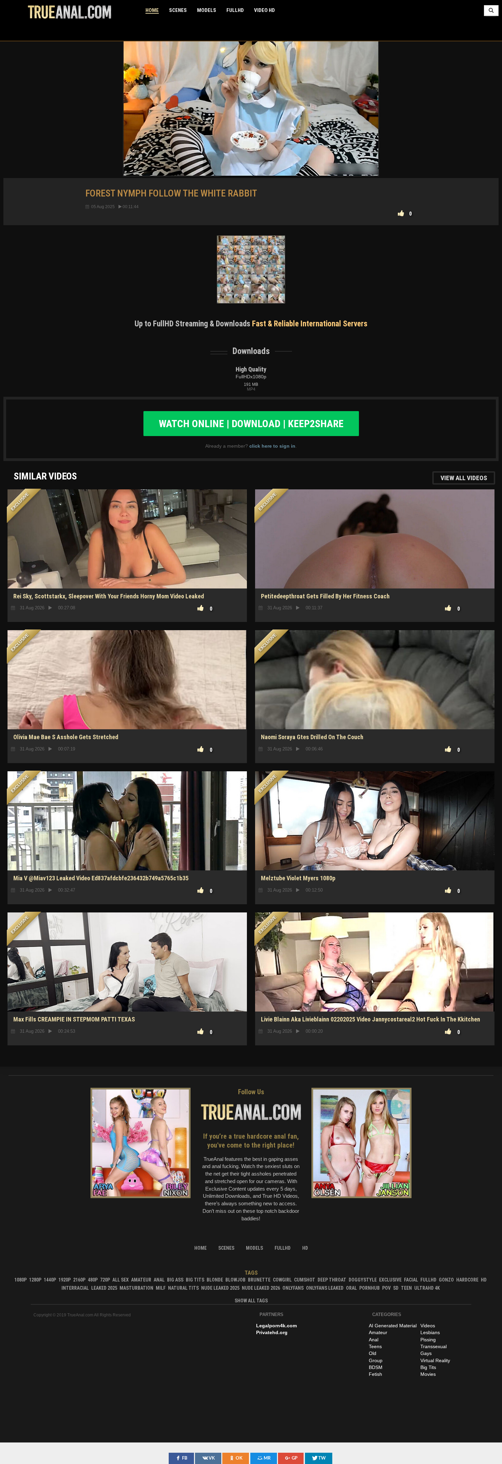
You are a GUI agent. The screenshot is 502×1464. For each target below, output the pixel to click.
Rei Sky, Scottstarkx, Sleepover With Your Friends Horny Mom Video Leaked (108, 596)
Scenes (178, 10)
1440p (50, 1280)
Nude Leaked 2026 (261, 1288)
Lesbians (430, 1332)
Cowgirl (282, 1280)
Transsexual (433, 1346)
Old (372, 1353)
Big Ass (175, 1280)
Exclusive (390, 1280)
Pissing (428, 1339)
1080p (20, 1280)
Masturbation (136, 1288)
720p (105, 1280)
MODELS (206, 10)
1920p (64, 1280)
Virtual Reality (435, 1360)
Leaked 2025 (104, 1288)
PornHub (369, 1288)
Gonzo (446, 1280)
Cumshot (304, 1280)
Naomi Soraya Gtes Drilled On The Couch (312, 737)
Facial (411, 1280)
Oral (351, 1288)
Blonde (215, 1280)
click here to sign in (272, 446)
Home (152, 10)
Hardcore (467, 1280)
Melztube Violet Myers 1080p (298, 878)
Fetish (375, 1374)
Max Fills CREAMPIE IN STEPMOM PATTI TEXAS (74, 1019)
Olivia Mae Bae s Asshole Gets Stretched (65, 737)
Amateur (141, 1280)
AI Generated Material (393, 1325)
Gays (426, 1353)
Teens (375, 1346)
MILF (161, 1288)
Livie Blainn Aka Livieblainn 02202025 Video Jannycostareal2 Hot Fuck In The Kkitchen (370, 1019)
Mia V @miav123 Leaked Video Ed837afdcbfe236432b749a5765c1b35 (101, 878)
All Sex (120, 1280)
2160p (79, 1280)
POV (386, 1288)
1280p (35, 1280)
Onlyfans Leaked (325, 1288)
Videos (427, 1325)
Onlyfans (293, 1288)
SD (127, 705)
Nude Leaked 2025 (220, 1288)
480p (93, 1280)
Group (375, 1360)
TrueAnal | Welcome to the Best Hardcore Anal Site (69, 12)
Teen (406, 1288)
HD (127, 564)
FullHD (235, 10)
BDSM (375, 1367)
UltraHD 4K (427, 1288)
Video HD (264, 10)
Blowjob (235, 1280)
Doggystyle (363, 1280)
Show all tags (251, 1300)
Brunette (259, 1280)
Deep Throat (332, 1280)
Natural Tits (183, 1288)
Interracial (75, 1288)
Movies (428, 1374)
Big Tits (195, 1280)
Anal (159, 1280)
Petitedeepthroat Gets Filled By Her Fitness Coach (325, 596)
